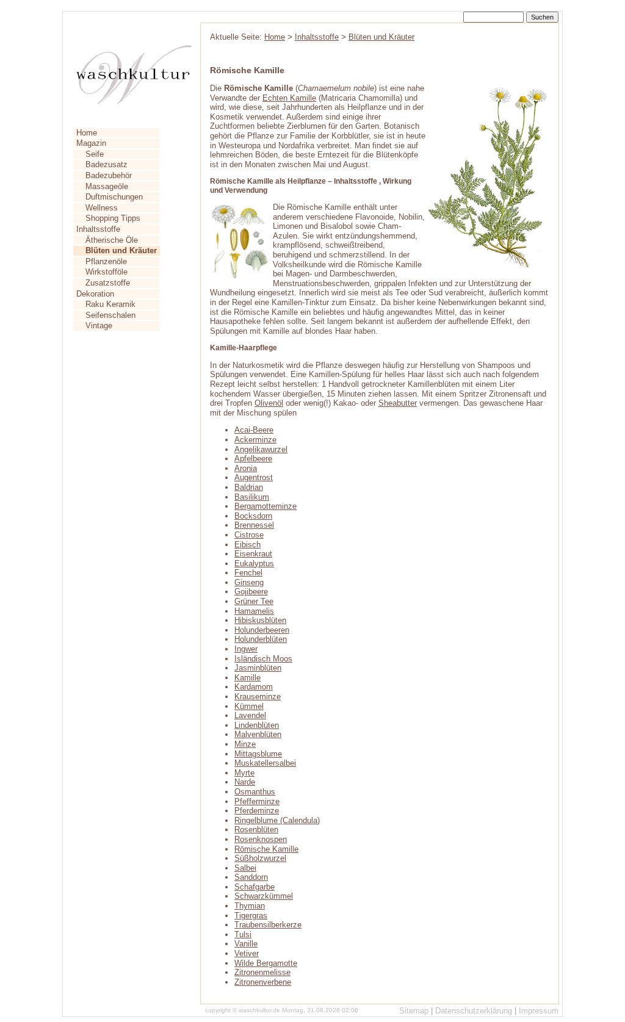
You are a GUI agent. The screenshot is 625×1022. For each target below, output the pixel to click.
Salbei (245, 868)
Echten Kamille (289, 98)
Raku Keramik (110, 304)
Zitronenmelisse (262, 972)
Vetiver (246, 953)
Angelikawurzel (260, 449)
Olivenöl (269, 403)
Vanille (246, 943)
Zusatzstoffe (107, 282)
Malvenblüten (257, 734)
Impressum (538, 1010)
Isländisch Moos (263, 658)
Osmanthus (254, 791)
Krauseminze (257, 696)
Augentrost (253, 477)
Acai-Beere (253, 429)
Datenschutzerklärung (473, 1010)
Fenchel (248, 572)
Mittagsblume (258, 753)
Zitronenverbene (262, 982)
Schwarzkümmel (263, 896)
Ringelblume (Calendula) (277, 820)
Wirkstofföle (106, 271)
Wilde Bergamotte (265, 963)
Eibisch (247, 544)
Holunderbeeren (261, 630)
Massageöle (106, 186)
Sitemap (413, 1010)
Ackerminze (255, 439)
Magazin (91, 143)
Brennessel (254, 525)
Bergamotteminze (265, 506)
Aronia (245, 468)
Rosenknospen (260, 839)
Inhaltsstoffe (98, 229)
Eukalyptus (254, 563)
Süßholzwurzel (260, 858)
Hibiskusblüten (260, 620)
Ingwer (246, 648)
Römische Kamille (266, 849)
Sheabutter (397, 403)
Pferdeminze (256, 810)
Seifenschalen (110, 315)
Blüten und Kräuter (381, 36)
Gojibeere (251, 591)
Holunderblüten (260, 639)
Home (86, 132)
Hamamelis (254, 611)
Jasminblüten (257, 667)
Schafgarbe (254, 886)
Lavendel (250, 715)
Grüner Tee (253, 601)
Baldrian (248, 487)
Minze (245, 744)
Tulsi (242, 934)
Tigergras (250, 915)
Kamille (247, 677)
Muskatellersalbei (265, 763)
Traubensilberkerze (268, 924)
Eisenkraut (253, 553)
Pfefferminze (257, 801)
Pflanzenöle (106, 261)
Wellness (101, 207)
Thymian (249, 905)
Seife (94, 154)
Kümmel (249, 706)
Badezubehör (108, 175)
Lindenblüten (256, 725)
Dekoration (95, 293)
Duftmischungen (114, 196)
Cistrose (249, 534)
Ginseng (249, 582)
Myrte (244, 772)
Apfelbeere (253, 458)
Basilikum (251, 497)
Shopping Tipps (112, 218)
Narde (244, 781)
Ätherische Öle (111, 240)
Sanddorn (251, 877)
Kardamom (253, 686)
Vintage (98, 325)
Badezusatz (106, 164)
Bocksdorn (253, 515)
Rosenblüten (256, 829)
